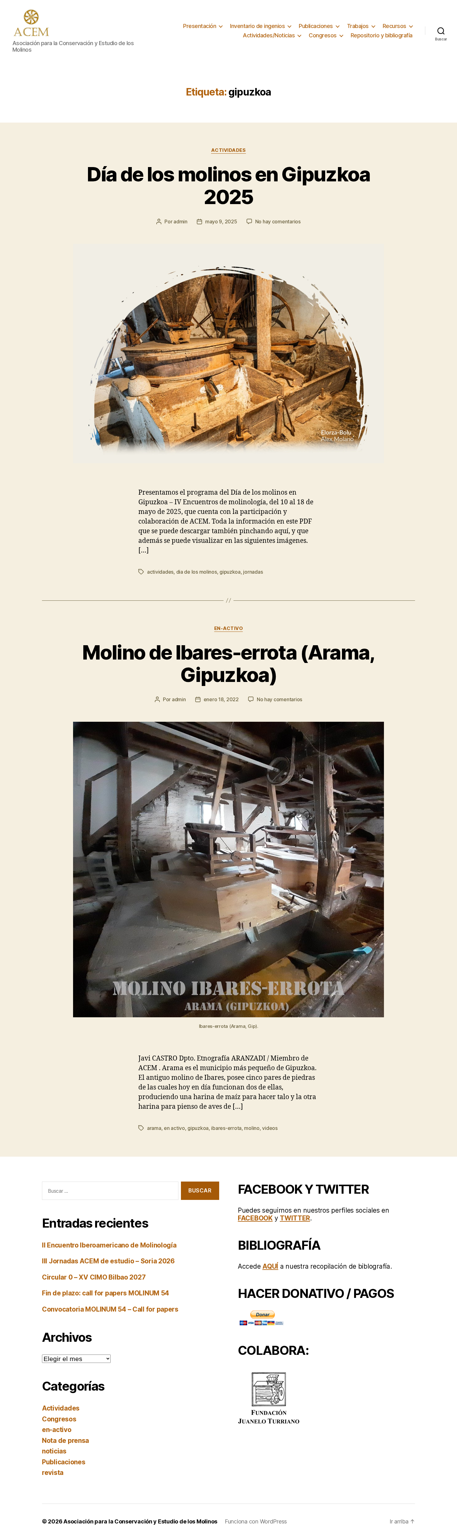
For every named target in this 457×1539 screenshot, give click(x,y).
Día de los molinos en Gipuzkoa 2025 (228, 185)
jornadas (253, 572)
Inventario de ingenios (257, 26)
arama (154, 1128)
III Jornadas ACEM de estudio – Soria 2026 (108, 1261)
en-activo (228, 628)
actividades (160, 572)
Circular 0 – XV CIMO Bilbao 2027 (93, 1277)
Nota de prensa (65, 1440)
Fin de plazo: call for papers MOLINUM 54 (105, 1293)
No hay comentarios (278, 221)
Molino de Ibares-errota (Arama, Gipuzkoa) (228, 663)
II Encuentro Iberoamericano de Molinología (109, 1245)
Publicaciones (316, 26)
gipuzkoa (230, 572)
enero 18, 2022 (221, 699)
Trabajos (358, 26)
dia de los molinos (196, 572)
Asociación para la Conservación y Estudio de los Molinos (140, 1521)
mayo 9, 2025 (221, 221)
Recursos (394, 26)
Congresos (323, 35)
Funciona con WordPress (256, 1521)
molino (251, 1128)
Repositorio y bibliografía (382, 35)
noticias (54, 1451)
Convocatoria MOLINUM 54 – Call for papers (110, 1309)
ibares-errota (226, 1128)
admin (180, 221)
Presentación (199, 26)
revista (52, 1472)
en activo (174, 1128)
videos (269, 1128)
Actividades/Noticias (269, 35)
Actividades (228, 150)
